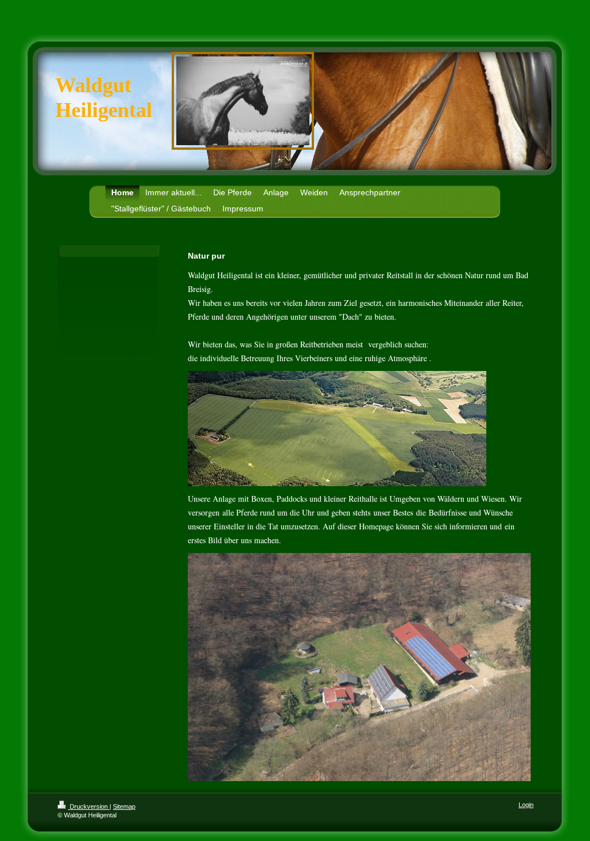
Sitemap (124, 806)
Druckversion (88, 806)
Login (526, 804)
